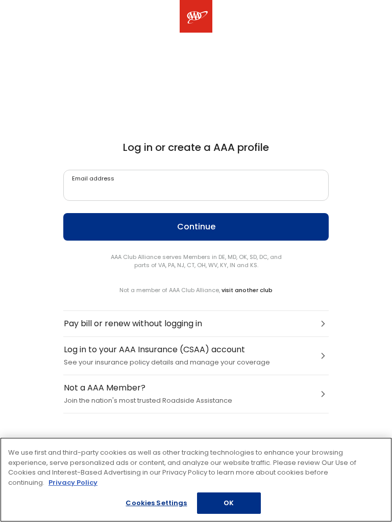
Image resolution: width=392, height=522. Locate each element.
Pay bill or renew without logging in (133, 323)
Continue (196, 226)
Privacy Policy (72, 482)
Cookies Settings (156, 503)
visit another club (247, 290)
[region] (196, 479)
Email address (93, 178)
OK (229, 503)
